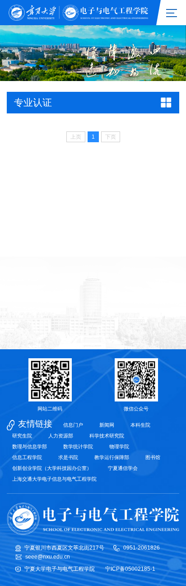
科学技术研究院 (106, 435)
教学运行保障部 (111, 457)
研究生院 (22, 435)
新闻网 (106, 425)
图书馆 (152, 457)
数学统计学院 (78, 446)
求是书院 (68, 457)
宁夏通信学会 (123, 468)
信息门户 (73, 425)
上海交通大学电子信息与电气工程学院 (54, 479)
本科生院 (140, 425)
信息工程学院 (27, 457)
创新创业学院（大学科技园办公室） (52, 468)
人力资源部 (60, 435)
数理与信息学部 (29, 446)
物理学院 (119, 446)
